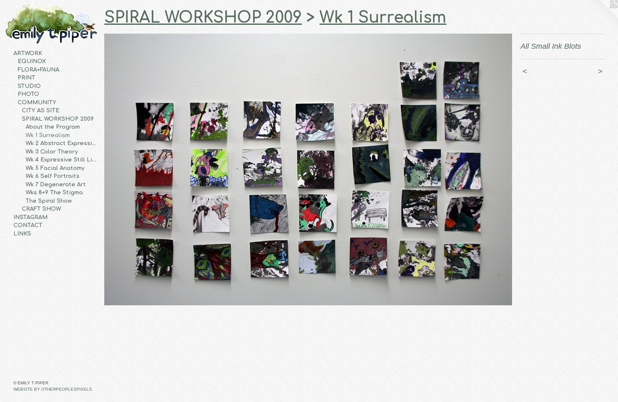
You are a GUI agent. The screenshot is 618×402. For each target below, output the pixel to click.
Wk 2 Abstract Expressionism (62, 143)
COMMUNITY (37, 103)
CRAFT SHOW (41, 209)
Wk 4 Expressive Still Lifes (62, 160)
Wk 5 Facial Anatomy (55, 168)
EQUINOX (32, 61)
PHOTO (28, 94)
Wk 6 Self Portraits (52, 176)
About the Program (53, 127)
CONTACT (27, 225)
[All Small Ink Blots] (308, 170)
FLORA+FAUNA (38, 70)
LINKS (22, 234)
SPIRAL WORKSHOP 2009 (58, 119)
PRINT (26, 78)
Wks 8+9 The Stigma (54, 193)
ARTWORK (27, 53)
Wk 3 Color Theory (52, 152)
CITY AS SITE (40, 111)
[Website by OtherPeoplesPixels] (601, 17)
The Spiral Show (48, 201)
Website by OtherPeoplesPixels (52, 389)
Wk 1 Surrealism (48, 135)
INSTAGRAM (30, 217)
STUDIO (29, 86)
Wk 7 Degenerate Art (56, 185)
